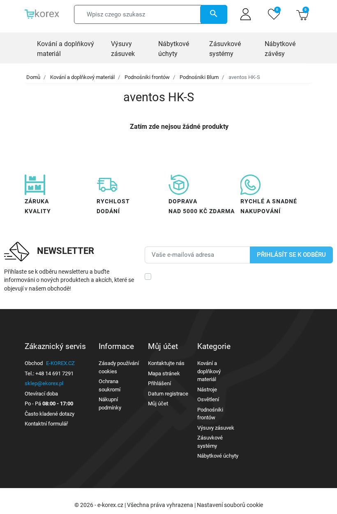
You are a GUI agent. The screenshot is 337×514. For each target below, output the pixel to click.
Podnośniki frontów (147, 77)
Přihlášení (159, 383)
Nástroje (207, 389)
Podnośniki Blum (199, 77)
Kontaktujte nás (166, 363)
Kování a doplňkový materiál (82, 77)
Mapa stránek (164, 373)
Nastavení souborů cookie (230, 505)
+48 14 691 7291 (54, 373)
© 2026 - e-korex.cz (99, 505)
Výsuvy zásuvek (215, 428)
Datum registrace (168, 394)
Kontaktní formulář (46, 424)
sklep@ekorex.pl (44, 383)
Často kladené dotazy (49, 414)
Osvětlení (208, 399)
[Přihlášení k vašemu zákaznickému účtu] (245, 14)
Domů (33, 77)
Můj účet (158, 403)
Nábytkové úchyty (217, 456)
